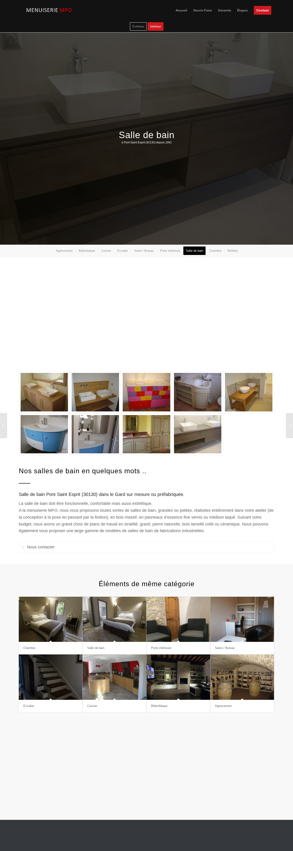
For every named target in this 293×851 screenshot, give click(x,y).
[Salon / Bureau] (242, 619)
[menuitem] (181, 10)
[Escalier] (50, 677)
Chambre (29, 648)
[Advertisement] (146, 317)
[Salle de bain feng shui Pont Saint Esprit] (248, 392)
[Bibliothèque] (178, 677)
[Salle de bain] (114, 619)
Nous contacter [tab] (41, 547)
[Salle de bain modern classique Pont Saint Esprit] (197, 434)
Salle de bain (95, 648)
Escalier (28, 706)
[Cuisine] (114, 677)
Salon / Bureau (225, 648)
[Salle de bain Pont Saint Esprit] (44, 392)
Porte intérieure (161, 648)
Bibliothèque (159, 706)
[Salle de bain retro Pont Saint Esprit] (146, 392)
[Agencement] (242, 677)
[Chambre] (50, 619)
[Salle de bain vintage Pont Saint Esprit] (197, 392)
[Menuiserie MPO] (50, 10)
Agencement (223, 706)
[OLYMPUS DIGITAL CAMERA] (44, 434)
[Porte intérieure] (178, 619)
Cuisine (92, 706)
